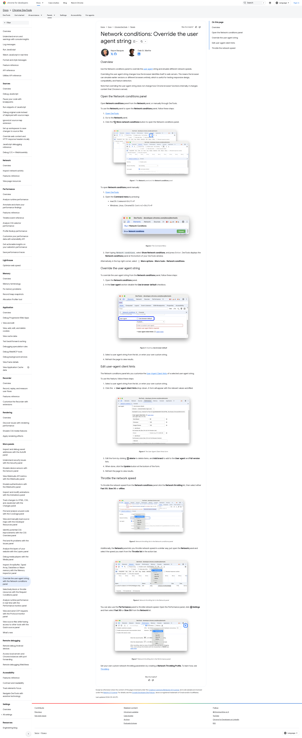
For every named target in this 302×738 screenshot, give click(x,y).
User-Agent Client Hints (157, 373)
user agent (148, 69)
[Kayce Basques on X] (112, 55)
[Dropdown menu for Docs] (43, 2)
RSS (214, 723)
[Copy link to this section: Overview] (115, 62)
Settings (63, 15)
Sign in (296, 3)
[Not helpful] (199, 27)
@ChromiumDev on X (221, 712)
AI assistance (33, 15)
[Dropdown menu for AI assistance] (42, 15)
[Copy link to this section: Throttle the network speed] (138, 478)
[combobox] (254, 3)
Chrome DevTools (22, 10)
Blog (65, 3)
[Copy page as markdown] (142, 41)
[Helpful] (196, 27)
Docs (38, 3)
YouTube (216, 716)
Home (103, 27)
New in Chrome (77, 3)
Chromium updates (131, 712)
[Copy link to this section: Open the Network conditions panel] (149, 96)
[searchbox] (16, 23)
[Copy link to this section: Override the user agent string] (142, 268)
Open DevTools (112, 113)
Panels (49, 15)
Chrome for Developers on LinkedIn (226, 719)
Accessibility (76, 15)
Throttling (105, 669)
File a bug (38, 712)
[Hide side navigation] (28, 733)
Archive (127, 719)
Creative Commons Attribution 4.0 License (164, 690)
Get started (19, 15)
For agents (90, 15)
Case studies (53, 3)
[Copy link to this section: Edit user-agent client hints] (137, 366)
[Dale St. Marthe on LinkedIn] (139, 55)
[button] (15, 323)
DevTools (6, 15)
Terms (37, 733)
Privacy (44, 733)
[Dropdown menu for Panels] (55, 15)
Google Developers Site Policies (143, 693)
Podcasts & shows (130, 723)
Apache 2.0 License (110, 693)
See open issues (40, 716)
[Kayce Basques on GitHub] (115, 55)
